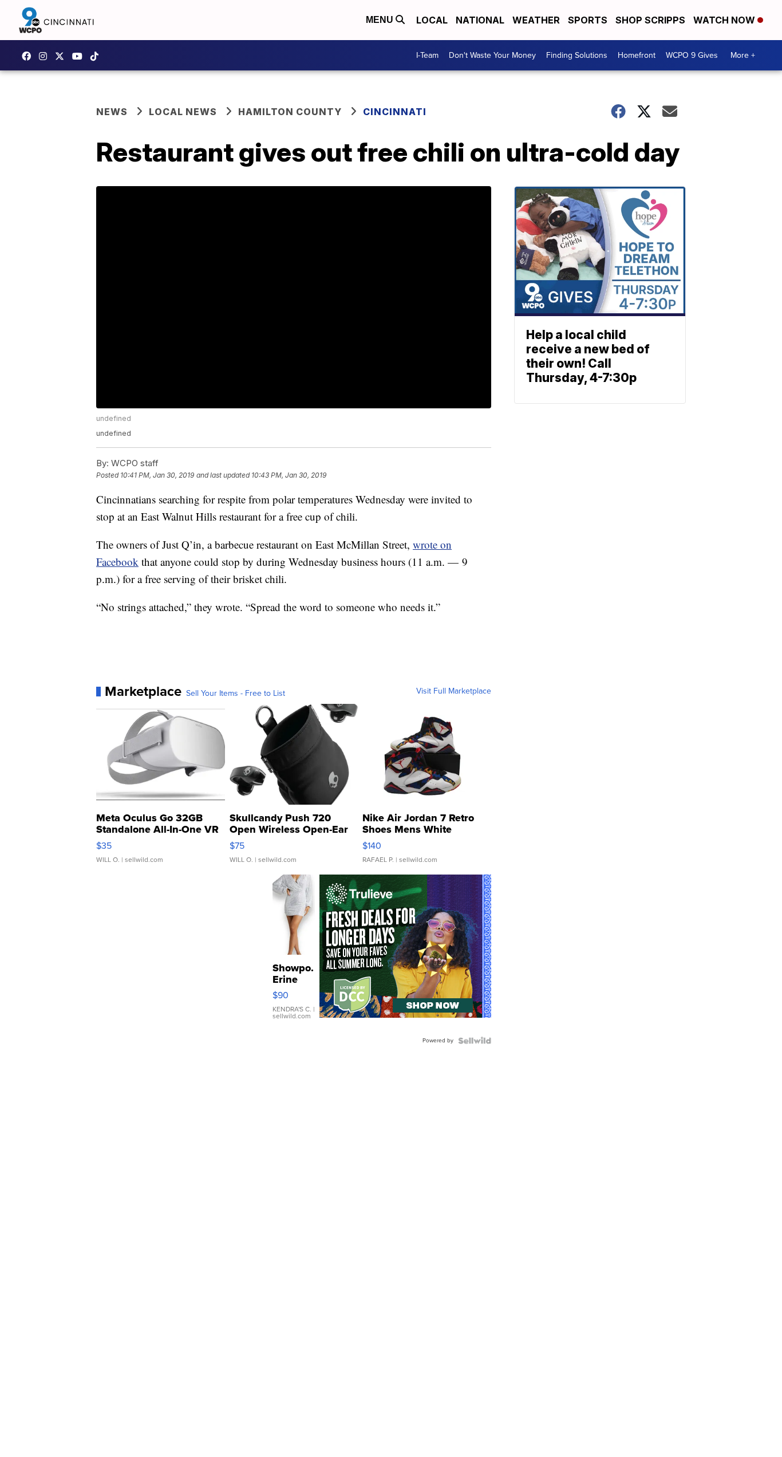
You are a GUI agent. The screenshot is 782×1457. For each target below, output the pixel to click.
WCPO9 (29, 56)
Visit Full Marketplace (453, 691)
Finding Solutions (576, 55)
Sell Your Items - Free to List (235, 694)
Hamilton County (290, 111)
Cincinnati (394, 111)
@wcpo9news (97, 56)
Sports (587, 20)
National (480, 20)
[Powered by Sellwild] (474, 1041)
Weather (536, 20)
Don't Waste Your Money (492, 55)
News (112, 111)
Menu (381, 20)
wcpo (62, 56)
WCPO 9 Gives (692, 55)
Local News (183, 111)
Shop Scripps (650, 20)
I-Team (427, 55)
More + (742, 55)
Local (432, 20)
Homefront (636, 55)
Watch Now (725, 20)
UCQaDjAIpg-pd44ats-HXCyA (80, 56)
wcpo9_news (46, 56)
